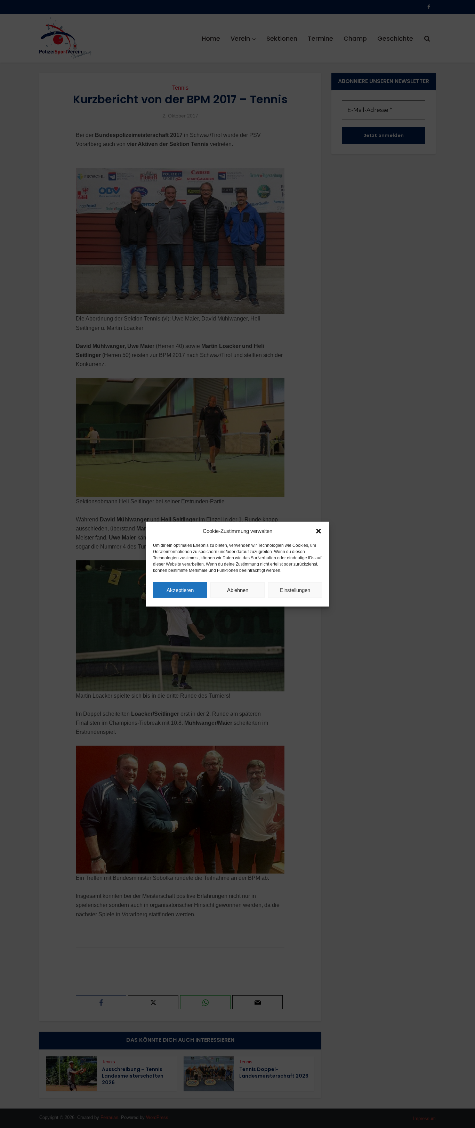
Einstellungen (295, 590)
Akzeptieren (180, 590)
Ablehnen (237, 590)
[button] (318, 531)
